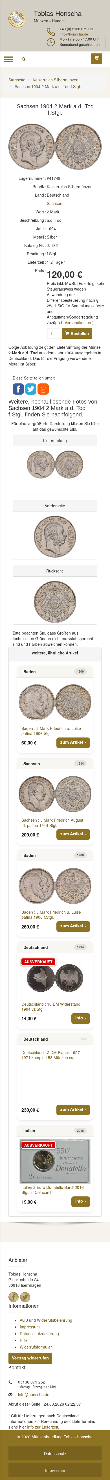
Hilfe (24, 1340)
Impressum (30, 1327)
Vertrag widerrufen (30, 1358)
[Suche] (24, 59)
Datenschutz (55, 1453)
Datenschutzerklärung (39, 1333)
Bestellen (79, 333)
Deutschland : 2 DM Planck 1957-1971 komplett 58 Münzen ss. (51, 1055)
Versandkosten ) (79, 322)
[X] (25, 1297)
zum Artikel (71, 742)
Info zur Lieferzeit (42, 1427)
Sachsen (54, 203)
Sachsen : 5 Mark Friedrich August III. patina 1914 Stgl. (52, 822)
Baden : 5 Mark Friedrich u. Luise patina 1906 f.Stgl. (51, 914)
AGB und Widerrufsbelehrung (46, 1320)
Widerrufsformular (36, 1347)
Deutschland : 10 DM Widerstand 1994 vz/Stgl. (50, 1006)
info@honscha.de (74, 34)
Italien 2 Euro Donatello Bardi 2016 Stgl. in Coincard (52, 1189)
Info (79, 1018)
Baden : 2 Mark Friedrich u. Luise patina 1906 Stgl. (51, 730)
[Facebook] (13, 1297)
